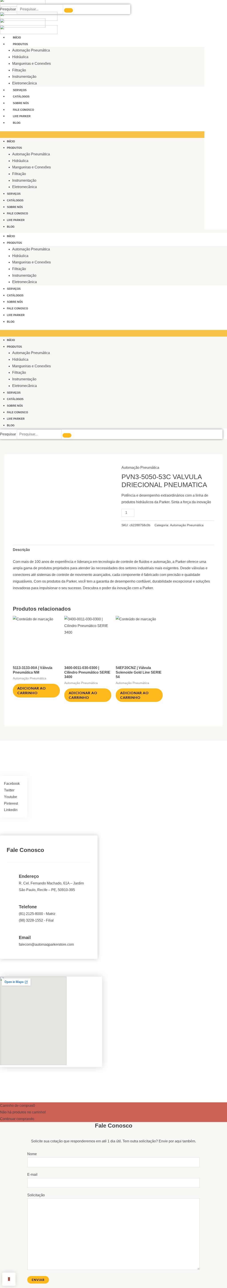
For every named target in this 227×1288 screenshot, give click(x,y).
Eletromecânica (24, 83)
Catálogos (21, 96)
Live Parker (22, 116)
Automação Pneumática (31, 50)
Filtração (19, 70)
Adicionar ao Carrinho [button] (31, 690)
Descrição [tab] (21, 550)
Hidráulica (20, 57)
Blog (16, 122)
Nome (32, 1154)
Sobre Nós (21, 103)
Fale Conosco (23, 109)
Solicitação (36, 1195)
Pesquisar (8, 9)
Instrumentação (24, 76)
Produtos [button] (20, 44)
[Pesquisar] (68, 10)
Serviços (20, 90)
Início (17, 37)
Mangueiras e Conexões (31, 63)
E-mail (32, 1174)
